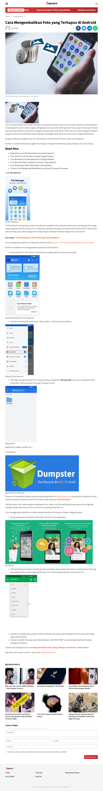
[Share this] (78, 28)
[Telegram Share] (89, 28)
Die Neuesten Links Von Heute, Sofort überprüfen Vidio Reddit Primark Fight (18, 716)
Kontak (38, 777)
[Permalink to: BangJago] (7, 28)
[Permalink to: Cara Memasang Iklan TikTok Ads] (51, 676)
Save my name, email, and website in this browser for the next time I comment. (37, 752)
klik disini (62, 517)
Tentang (39, 773)
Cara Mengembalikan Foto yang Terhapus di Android (51, 647)
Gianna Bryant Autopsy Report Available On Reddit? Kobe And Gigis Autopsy (81, 716)
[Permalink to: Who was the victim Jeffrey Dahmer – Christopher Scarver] (19, 676)
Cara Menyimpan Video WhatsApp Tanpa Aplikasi (37, 237)
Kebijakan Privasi (72, 773)
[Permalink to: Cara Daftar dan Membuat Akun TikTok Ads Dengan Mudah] (83, 676)
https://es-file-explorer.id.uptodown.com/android (72, 242)
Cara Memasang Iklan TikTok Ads (50, 686)
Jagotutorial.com (48, 652)
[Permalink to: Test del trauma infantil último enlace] (51, 702)
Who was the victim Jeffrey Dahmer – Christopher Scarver (19, 687)
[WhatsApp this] (95, 28)
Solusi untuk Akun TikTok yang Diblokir (44, 10)
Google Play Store (63, 496)
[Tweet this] (83, 28)
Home (7, 773)
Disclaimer (9, 777)
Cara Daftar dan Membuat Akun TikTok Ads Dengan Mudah (81, 687)
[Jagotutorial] (51, 3)
